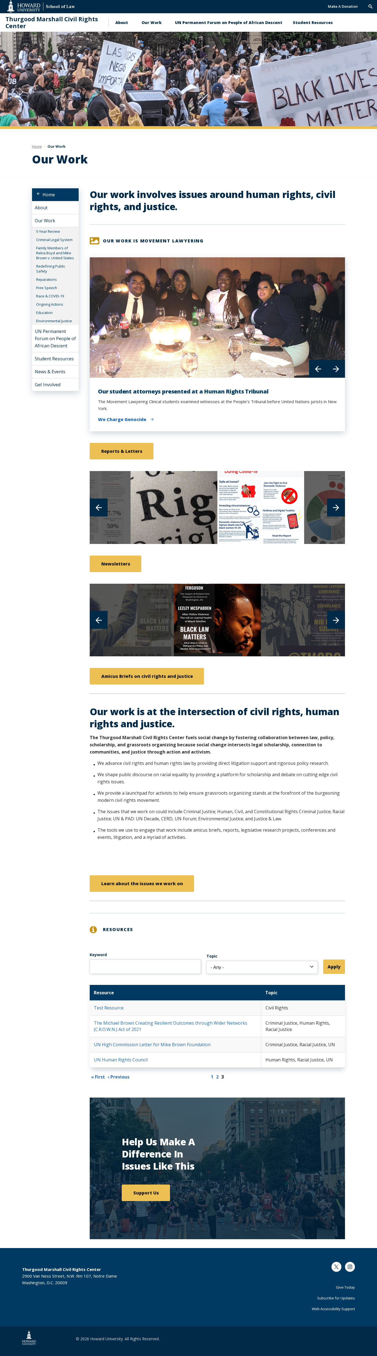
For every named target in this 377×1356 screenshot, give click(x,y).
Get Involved (47, 385)
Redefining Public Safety (50, 269)
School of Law (60, 7)
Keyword (98, 954)
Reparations (46, 279)
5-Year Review (48, 231)
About (121, 22)
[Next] (336, 369)
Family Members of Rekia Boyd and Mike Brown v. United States (55, 252)
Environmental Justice (54, 320)
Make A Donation (343, 6)
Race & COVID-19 (50, 296)
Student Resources (313, 22)
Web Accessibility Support (333, 1308)
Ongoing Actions (49, 304)
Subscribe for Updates (336, 1298)
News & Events (50, 372)
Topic (211, 956)
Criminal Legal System (54, 239)
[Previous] (318, 369)
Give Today (345, 1287)
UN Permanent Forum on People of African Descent (228, 22)
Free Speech (46, 287)
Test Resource (109, 1008)
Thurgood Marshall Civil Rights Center (52, 23)
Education (44, 312)
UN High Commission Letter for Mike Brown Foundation (152, 1045)
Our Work (151, 22)
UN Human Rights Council (121, 1060)
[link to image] (174, 507)
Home (49, 195)
